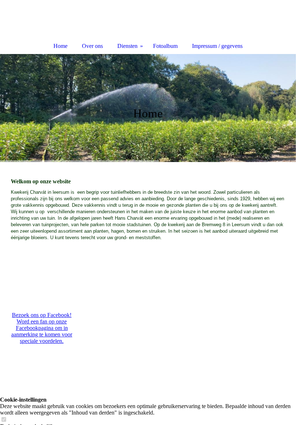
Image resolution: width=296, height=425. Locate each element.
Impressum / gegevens (217, 46)
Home (60, 46)
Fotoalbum (165, 46)
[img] (148, 108)
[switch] (3, 420)
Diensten (127, 46)
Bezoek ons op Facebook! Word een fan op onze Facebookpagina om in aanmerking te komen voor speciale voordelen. (41, 328)
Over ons (92, 46)
